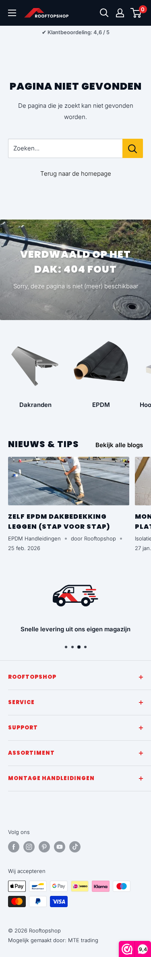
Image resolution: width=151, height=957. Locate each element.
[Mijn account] (120, 12)
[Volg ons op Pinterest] (44, 846)
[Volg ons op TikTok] (75, 846)
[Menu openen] (12, 13)
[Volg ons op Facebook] (13, 846)
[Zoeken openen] (104, 12)
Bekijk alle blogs (119, 445)
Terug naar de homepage (75, 173)
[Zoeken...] (132, 148)
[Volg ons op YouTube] (59, 846)
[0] (136, 13)
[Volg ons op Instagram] (29, 846)
